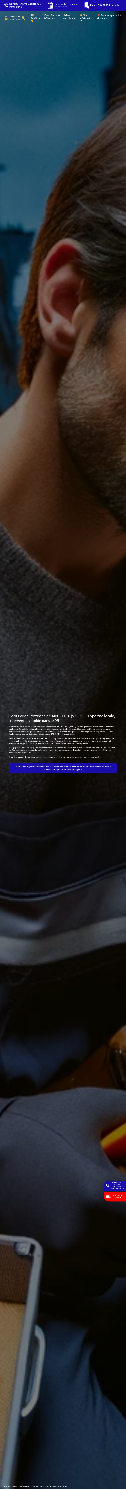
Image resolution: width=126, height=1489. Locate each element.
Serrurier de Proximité (21, 1487)
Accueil (7, 1487)
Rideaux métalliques (69, 17)
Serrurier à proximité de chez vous (109, 17)
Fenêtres (35, 18)
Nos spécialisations (87, 17)
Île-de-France (38, 1487)
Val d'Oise (51, 1487)
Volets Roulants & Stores (52, 17)
